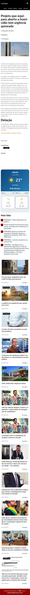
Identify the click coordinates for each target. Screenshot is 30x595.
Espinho (20, 8)
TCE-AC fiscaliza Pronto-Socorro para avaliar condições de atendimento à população (16, 226)
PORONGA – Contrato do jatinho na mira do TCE (16, 241)
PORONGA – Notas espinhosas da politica (15, 221)
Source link (4, 140)
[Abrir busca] (27, 3)
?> (5, 268)
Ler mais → (25, 282)
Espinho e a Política (12, 8)
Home (5, 8)
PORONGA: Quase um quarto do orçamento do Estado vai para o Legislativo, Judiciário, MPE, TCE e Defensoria (15, 234)
